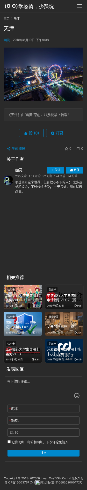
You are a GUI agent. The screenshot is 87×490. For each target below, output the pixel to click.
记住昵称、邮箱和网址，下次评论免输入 (39, 442)
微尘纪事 (53, 316)
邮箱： (15, 420)
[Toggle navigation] (79, 6)
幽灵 (7, 40)
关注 (57, 170)
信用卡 (11, 289)
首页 (6, 18)
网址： (15, 432)
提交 (43, 453)
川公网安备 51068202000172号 (61, 482)
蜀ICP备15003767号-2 (20, 482)
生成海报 (18, 148)
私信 (77, 170)
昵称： (15, 409)
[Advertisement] (43, 237)
